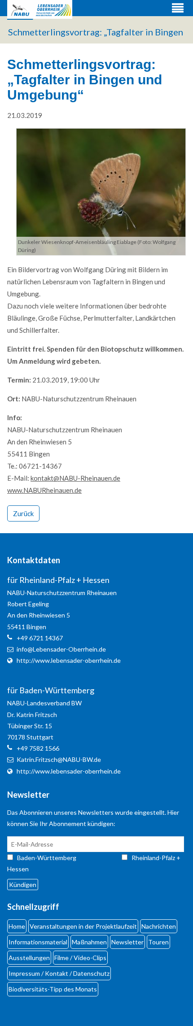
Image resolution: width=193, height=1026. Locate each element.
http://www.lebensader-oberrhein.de (69, 660)
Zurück (23, 513)
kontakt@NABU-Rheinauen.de (75, 478)
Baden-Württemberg (54, 857)
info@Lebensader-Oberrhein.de (61, 649)
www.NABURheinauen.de (44, 490)
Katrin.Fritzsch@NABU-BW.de (59, 759)
